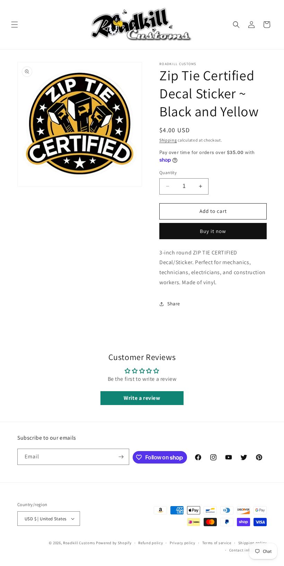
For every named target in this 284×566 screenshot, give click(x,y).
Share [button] (173, 303)
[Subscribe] (121, 457)
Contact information (248, 550)
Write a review (142, 398)
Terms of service (216, 542)
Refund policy (150, 542)
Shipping (168, 140)
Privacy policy (182, 542)
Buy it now (213, 231)
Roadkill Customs (79, 542)
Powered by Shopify (114, 542)
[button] (14, 24)
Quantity (168, 173)
